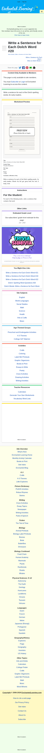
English (22, 297)
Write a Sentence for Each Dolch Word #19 (22, 276)
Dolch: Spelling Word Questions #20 (22, 283)
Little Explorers (22, 482)
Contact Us (22, 711)
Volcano (22, 603)
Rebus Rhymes (22, 492)
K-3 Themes (22, 336)
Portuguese (22, 627)
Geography (22, 647)
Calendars (22, 392)
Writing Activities (22, 381)
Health (22, 314)
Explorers (22, 641)
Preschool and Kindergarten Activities (22, 332)
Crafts (22, 350)
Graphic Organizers (22, 360)
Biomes (22, 537)
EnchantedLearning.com (31, 693)
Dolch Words (11, 54)
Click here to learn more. (22, 35)
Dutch (22, 611)
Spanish (22, 630)
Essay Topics (22, 506)
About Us (22, 715)
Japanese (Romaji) (22, 624)
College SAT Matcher (22, 339)
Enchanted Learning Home (22, 455)
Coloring (22, 354)
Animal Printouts (22, 531)
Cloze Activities (22, 374)
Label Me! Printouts (22, 357)
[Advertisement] (22, 20)
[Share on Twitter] (20, 67)
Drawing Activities (22, 377)
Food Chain (22, 554)
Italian (22, 620)
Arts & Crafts (22, 318)
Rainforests (22, 567)
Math (22, 307)
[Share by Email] (30, 67)
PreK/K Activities (22, 489)
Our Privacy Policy (22, 702)
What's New (22, 452)
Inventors (22, 650)
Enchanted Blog (22, 468)
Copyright (7, 693)
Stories (22, 495)
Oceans (22, 597)
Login (18, 1)
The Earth (22, 584)
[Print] (34, 67)
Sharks (22, 570)
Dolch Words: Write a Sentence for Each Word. (22, 286)
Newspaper (22, 509)
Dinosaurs (22, 547)
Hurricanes (22, 590)
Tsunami (22, 600)
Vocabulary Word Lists (22, 399)
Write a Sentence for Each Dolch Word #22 (22, 279)
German (22, 617)
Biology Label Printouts (22, 534)
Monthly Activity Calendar (22, 458)
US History (22, 653)
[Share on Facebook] (23, 67)
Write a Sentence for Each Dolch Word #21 (22, 273)
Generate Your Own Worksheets (22, 395)
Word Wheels (22, 687)
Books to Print (22, 364)
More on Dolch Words (34, 61)
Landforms (22, 594)
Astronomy (22, 581)
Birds (22, 540)
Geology (22, 587)
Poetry (22, 370)
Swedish (22, 633)
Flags (22, 644)
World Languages (22, 301)
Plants (22, 564)
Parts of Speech (22, 516)
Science (22, 311)
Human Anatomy (22, 557)
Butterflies (22, 543)
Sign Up (24, 1)
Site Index (22, 465)
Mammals (22, 561)
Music (22, 321)
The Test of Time (22, 523)
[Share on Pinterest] (27, 67)
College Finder (22, 667)
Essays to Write (22, 367)
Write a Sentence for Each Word (23, 54)
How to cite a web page (22, 698)
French (22, 614)
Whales (22, 573)
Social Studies (22, 304)
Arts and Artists (22, 661)
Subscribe (15, 82)
